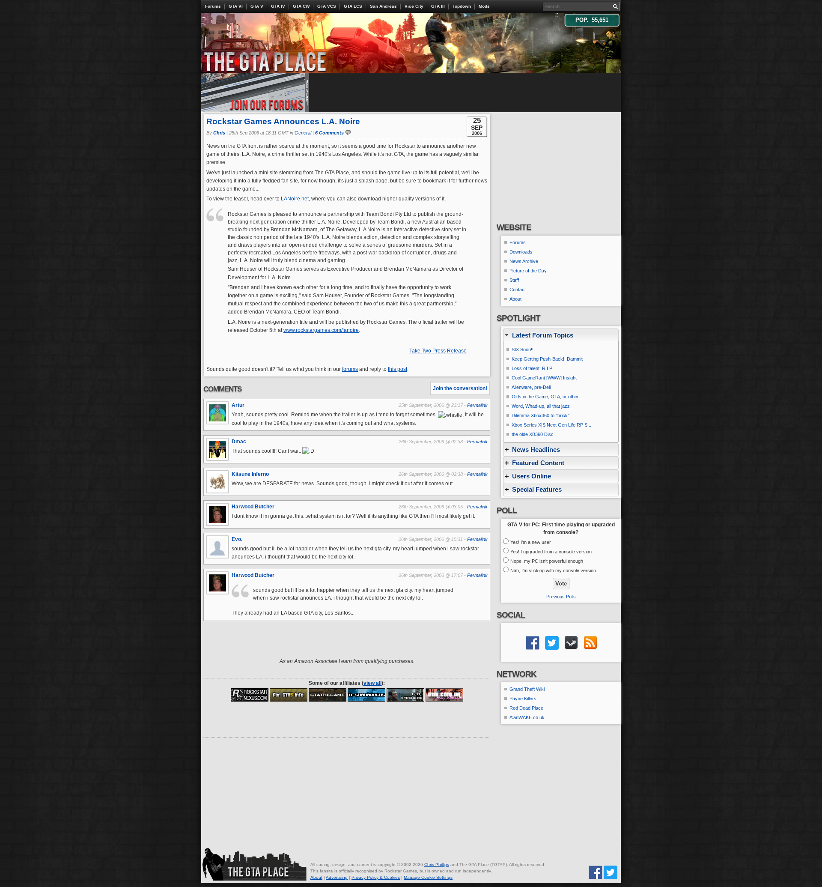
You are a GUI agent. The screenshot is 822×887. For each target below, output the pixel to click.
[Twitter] (610, 872)
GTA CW (301, 6)
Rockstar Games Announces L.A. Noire (283, 121)
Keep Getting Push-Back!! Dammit (547, 358)
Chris (219, 132)
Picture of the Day (528, 270)
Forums (213, 6)
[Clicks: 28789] (288, 695)
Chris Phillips (436, 864)
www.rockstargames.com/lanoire (321, 330)
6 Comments (329, 132)
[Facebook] (595, 872)
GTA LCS (353, 6)
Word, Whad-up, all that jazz (541, 406)
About (515, 299)
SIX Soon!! (522, 349)
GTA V (256, 6)
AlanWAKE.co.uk (527, 717)
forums (350, 369)
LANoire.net (295, 199)
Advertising (337, 877)
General (303, 132)
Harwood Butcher (253, 507)
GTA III (438, 6)
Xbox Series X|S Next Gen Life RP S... (551, 424)
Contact (517, 289)
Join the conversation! (460, 388)
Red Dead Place (526, 708)
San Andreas (383, 6)
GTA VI (236, 6)
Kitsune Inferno (250, 474)
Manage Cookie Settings (428, 877)
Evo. (237, 539)
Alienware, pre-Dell (531, 387)
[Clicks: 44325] (405, 695)
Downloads (521, 251)
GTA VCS (326, 6)
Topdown (462, 6)
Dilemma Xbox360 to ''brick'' (540, 415)
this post (397, 369)
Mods (484, 6)
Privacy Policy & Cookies (375, 877)
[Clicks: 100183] (366, 695)
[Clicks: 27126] (249, 695)
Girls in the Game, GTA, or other (545, 396)
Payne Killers (522, 698)
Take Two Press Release (438, 351)
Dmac (239, 442)
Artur (238, 405)
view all (372, 683)
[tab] (561, 335)
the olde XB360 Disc (533, 434)
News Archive (523, 261)
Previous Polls (561, 596)
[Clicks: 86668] (444, 695)
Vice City (414, 6)
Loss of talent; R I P (532, 368)
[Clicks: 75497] (327, 695)
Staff (514, 280)
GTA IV (278, 6)
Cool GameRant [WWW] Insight (544, 377)
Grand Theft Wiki (527, 689)
